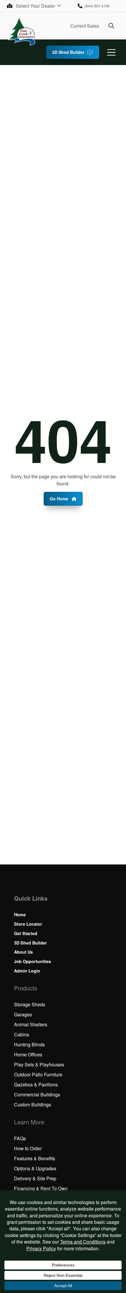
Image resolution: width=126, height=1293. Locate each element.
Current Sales (84, 25)
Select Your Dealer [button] (36, 5)
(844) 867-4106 (97, 5)
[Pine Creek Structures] (21, 31)
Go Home (59, 499)
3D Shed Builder (68, 52)
